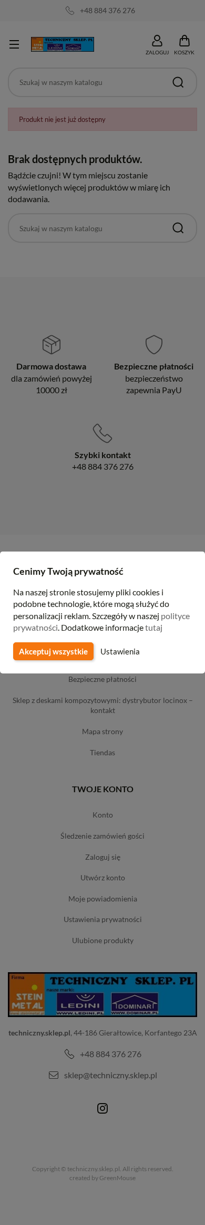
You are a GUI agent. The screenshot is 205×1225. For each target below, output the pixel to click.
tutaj (153, 627)
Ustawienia (120, 651)
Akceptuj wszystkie (53, 651)
